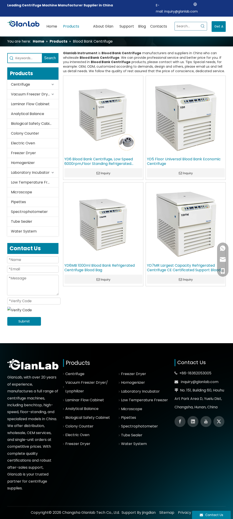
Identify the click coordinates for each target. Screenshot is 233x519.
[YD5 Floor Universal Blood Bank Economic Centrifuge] (186, 115)
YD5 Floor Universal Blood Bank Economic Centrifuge (184, 161)
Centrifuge (20, 84)
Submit (24, 321)
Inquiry (105, 173)
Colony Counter (25, 133)
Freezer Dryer (23, 153)
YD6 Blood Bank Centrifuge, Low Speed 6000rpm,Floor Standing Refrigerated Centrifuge (98, 161)
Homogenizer (23, 162)
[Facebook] (180, 421)
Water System (24, 231)
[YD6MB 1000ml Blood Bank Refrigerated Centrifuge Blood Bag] (103, 222)
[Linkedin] (192, 421)
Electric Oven (23, 143)
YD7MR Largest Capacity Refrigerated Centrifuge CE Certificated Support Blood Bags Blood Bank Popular (184, 267)
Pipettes (18, 202)
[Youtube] (205, 421)
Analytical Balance (27, 113)
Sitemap (166, 512)
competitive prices (24, 446)
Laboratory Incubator (30, 172)
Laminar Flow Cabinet (30, 104)
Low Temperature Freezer (34, 182)
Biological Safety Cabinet (33, 123)
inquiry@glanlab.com (181, 11)
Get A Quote (219, 28)
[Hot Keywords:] (203, 26)
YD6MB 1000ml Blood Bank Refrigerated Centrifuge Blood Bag (99, 267)
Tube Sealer (21, 221)
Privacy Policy (190, 512)
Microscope (21, 192)
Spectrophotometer (29, 211)
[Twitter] (218, 421)
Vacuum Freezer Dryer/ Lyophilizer (34, 94)
